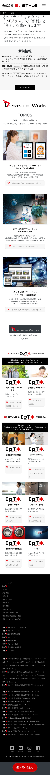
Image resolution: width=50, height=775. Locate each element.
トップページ (7, 583)
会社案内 (5, 603)
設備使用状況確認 (13, 634)
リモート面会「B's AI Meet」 (17, 728)
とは (9, 586)
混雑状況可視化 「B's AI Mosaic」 (19, 705)
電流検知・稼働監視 (14, 647)
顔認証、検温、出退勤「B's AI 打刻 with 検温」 (23, 721)
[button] (25, 329)
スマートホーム (12, 637)
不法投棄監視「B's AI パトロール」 (19, 702)
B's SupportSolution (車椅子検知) (19, 718)
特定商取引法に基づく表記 (11, 616)
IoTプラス (14, 21)
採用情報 (5, 606)
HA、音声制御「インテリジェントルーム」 (22, 731)
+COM (4, 589)
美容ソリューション (14, 631)
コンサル (10, 650)
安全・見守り (12, 641)
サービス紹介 (7, 599)
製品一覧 (5, 596)
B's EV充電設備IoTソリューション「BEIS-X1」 (23, 715)
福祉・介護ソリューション (16, 627)
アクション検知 (12, 644)
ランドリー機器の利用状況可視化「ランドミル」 (24, 692)
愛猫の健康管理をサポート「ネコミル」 (21, 708)
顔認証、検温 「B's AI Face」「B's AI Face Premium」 (26, 724)
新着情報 (5, 593)
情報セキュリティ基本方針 (11, 619)
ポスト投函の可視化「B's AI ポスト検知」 (21, 698)
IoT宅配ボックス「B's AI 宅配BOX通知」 (21, 711)
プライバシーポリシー (10, 613)
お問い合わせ (26, 767)
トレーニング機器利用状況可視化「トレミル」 (23, 695)
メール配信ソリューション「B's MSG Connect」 (24, 734)
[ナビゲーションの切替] (44, 5)
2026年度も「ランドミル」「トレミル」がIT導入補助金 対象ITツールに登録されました (24, 58)
